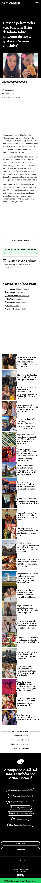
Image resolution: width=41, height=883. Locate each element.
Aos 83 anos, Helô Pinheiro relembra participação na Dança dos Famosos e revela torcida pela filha (26, 670)
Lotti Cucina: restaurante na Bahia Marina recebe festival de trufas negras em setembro (27, 562)
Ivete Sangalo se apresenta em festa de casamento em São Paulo (27, 717)
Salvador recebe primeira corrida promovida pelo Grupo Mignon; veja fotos (27, 639)
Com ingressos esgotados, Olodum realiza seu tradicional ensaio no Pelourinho (26, 485)
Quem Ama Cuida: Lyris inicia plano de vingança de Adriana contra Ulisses (27, 500)
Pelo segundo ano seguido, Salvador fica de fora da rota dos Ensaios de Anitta (27, 531)
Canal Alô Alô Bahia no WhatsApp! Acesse (21, 250)
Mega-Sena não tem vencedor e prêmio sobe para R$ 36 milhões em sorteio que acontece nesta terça (26, 439)
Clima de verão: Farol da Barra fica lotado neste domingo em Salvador (26, 377)
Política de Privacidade (20, 861)
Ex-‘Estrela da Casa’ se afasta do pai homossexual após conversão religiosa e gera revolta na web (26, 423)
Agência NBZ (20, 876)
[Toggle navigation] (36, 2)
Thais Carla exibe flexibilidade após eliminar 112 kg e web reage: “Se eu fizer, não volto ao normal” (26, 686)
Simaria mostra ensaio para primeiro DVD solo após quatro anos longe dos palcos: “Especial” (26, 624)
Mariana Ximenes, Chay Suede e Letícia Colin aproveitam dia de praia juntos (26, 516)
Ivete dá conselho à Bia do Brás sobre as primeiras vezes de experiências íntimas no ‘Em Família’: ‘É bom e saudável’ (26, 392)
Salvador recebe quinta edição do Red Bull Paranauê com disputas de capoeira (26, 655)
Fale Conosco (20, 849)
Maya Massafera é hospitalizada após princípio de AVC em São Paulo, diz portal (27, 609)
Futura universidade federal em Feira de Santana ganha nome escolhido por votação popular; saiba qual (26, 470)
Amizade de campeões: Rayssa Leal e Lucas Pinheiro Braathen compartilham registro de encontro (26, 361)
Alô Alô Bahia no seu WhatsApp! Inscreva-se (20, 881)
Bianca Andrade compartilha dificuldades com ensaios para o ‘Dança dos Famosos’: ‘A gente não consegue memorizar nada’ (27, 454)
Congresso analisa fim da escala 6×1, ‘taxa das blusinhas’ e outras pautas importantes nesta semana (27, 578)
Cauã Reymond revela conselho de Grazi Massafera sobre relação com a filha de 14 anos (27, 593)
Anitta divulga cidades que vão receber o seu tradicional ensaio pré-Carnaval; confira (26, 701)
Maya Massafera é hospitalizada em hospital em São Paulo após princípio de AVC (27, 408)
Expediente (20, 843)
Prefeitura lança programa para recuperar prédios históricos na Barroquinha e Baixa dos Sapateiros (27, 547)
